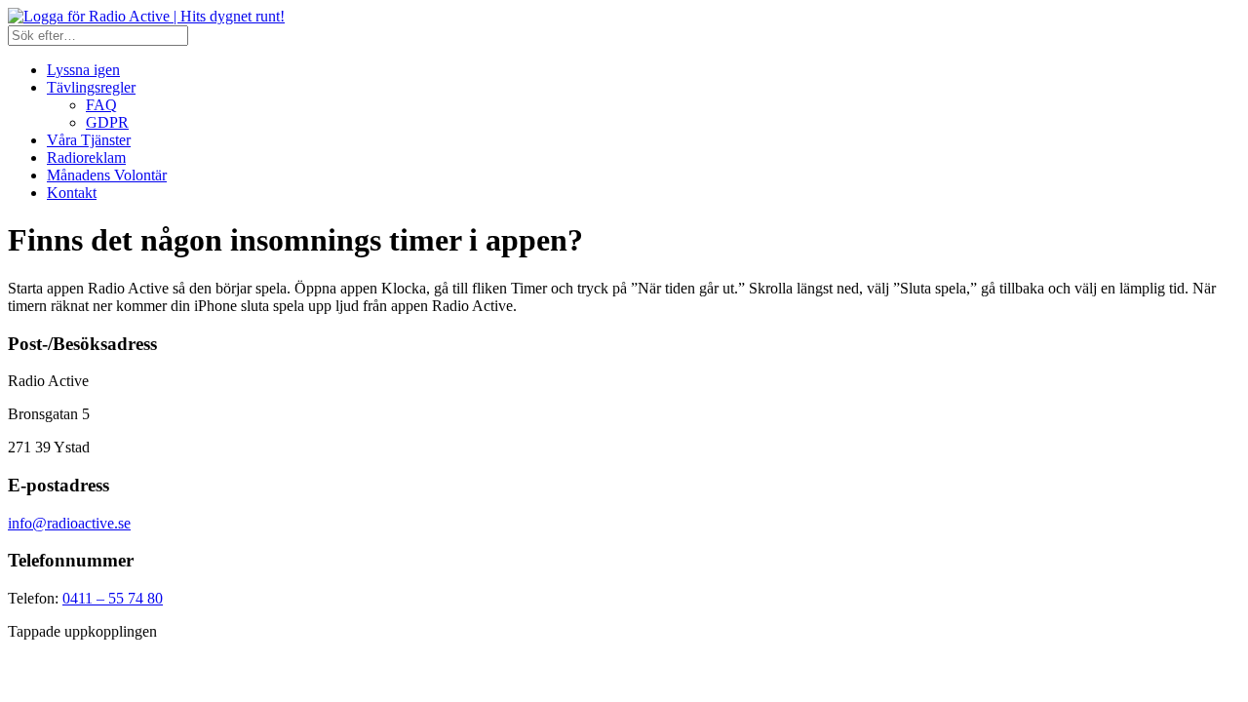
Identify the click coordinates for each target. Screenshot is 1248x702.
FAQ (101, 105)
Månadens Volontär (107, 175)
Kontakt (72, 192)
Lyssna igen (83, 69)
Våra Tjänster (89, 140)
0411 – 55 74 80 (112, 598)
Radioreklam (86, 157)
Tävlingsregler (91, 87)
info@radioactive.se (69, 523)
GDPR (107, 122)
